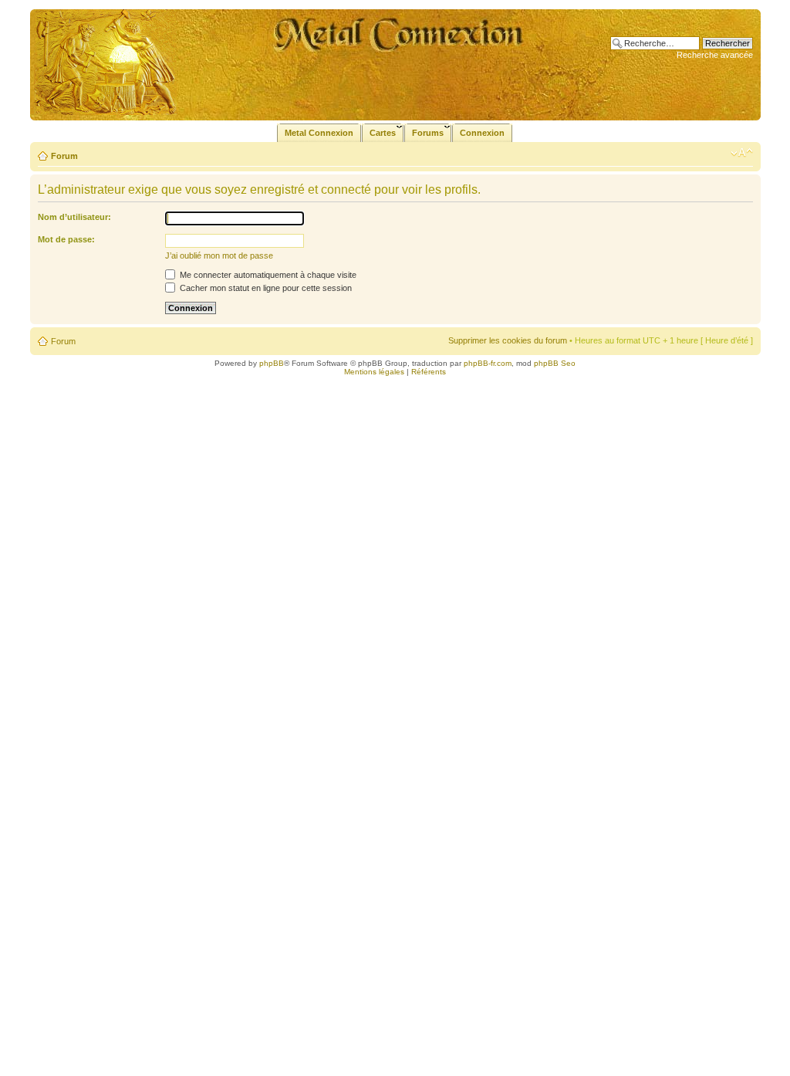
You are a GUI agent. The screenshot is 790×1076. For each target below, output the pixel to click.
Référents (428, 371)
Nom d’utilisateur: (74, 217)
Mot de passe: (66, 239)
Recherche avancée (715, 54)
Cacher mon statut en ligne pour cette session (264, 288)
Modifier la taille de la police (742, 153)
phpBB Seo (555, 363)
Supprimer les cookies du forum (507, 340)
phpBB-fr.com (487, 363)
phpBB (271, 363)
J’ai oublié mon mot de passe (219, 255)
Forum (64, 156)
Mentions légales (374, 371)
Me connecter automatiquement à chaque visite (266, 274)
